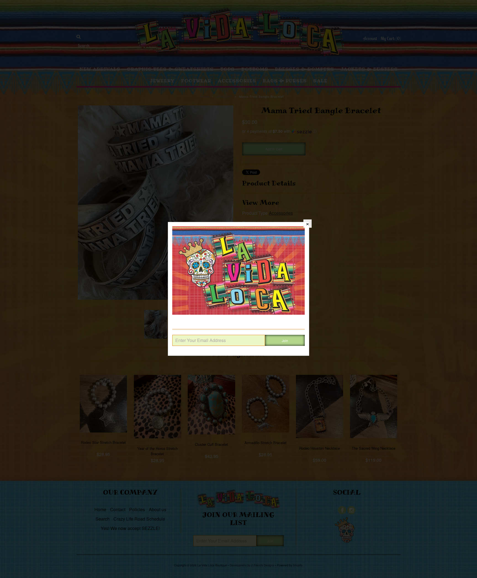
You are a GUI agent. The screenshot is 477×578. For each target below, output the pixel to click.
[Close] (307, 223)
